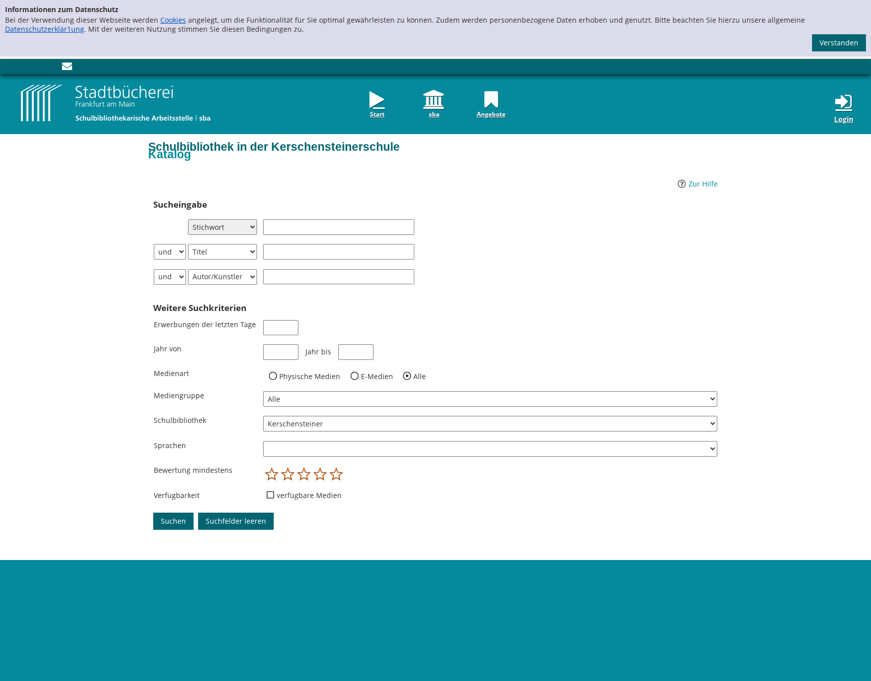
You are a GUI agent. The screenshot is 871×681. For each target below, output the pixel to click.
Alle (419, 376)
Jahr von (167, 348)
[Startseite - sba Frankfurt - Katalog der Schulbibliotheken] (116, 102)
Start (377, 113)
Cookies (173, 20)
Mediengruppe (179, 395)
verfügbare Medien (309, 495)
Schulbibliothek (180, 420)
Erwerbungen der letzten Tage (205, 324)
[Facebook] (20, 68)
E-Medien (377, 376)
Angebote (491, 113)
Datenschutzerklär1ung (44, 29)
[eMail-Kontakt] (67, 68)
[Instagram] (35, 68)
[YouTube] (50, 68)
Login (843, 119)
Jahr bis (318, 351)
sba (434, 113)
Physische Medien (309, 376)
